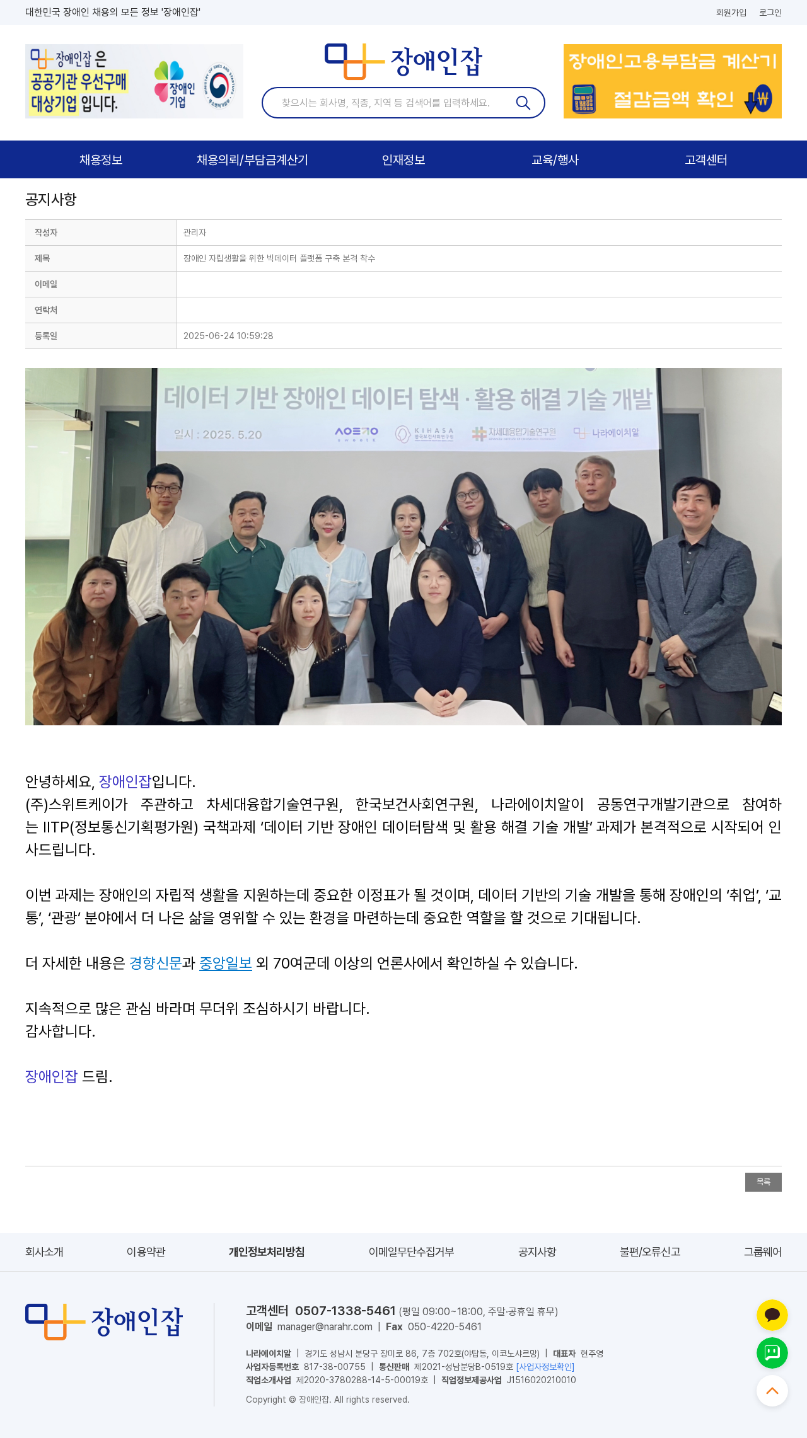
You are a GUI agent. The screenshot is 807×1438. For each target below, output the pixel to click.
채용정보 (100, 160)
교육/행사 (555, 160)
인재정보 (403, 160)
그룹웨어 (763, 1251)
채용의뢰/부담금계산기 (252, 160)
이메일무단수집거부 (412, 1251)
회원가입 (731, 13)
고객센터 (706, 160)
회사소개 (44, 1251)
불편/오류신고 (650, 1251)
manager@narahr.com (325, 1327)
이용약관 (146, 1251)
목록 (763, 1182)
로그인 (770, 13)
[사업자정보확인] (545, 1367)
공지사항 (537, 1251)
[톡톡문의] (772, 1353)
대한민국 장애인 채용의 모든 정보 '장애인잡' (112, 12)
